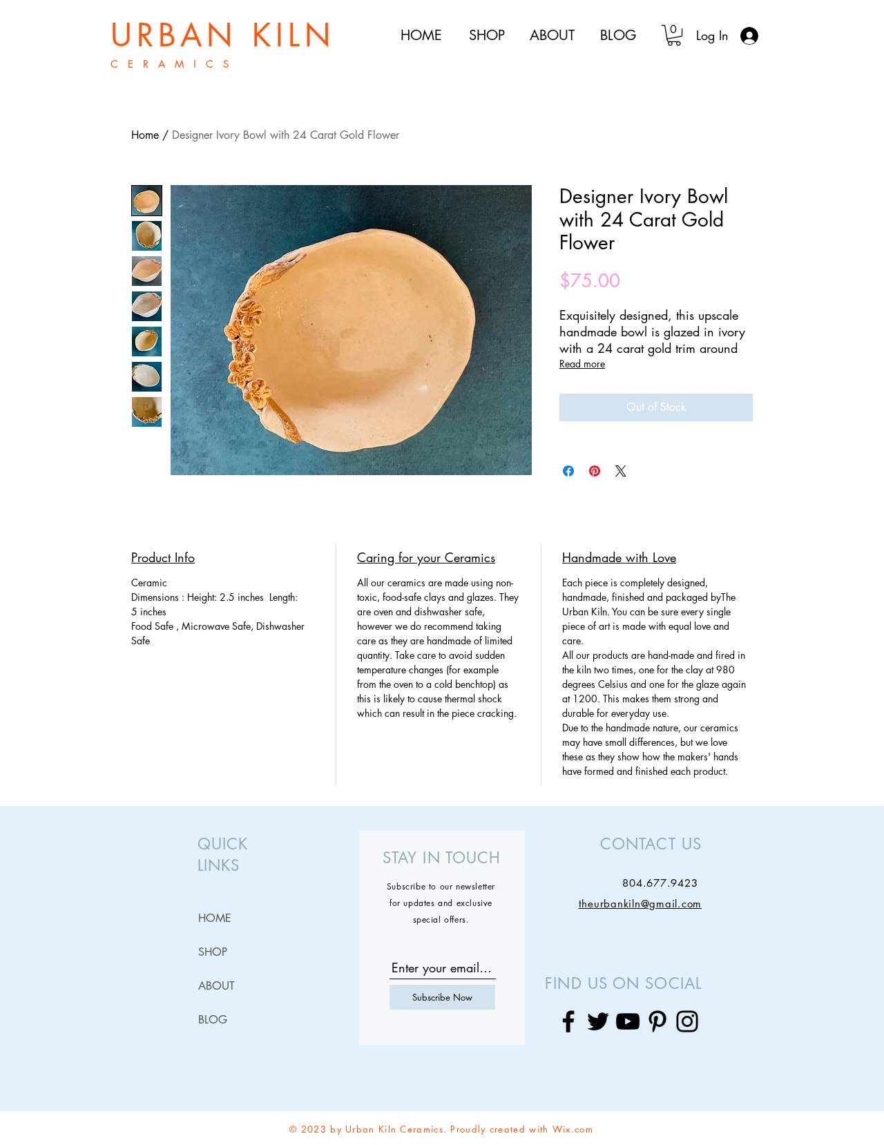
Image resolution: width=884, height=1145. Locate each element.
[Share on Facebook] (568, 471)
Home (145, 135)
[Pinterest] (657, 1021)
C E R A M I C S (171, 63)
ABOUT (216, 986)
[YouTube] (627, 1021)
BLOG (212, 1019)
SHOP (212, 952)
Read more (582, 363)
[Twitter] (598, 1021)
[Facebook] (568, 1021)
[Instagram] (687, 1021)
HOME (214, 918)
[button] (674, 35)
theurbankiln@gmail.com (640, 903)
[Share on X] (621, 471)
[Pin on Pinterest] (594, 471)
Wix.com (572, 1129)
